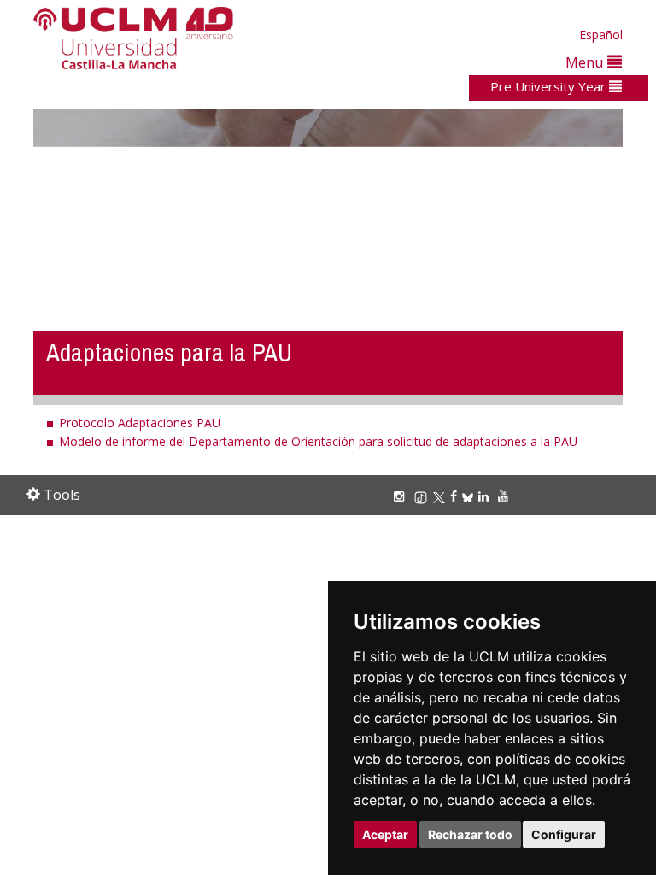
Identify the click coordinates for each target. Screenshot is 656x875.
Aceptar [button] (385, 834)
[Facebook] (456, 496)
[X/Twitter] (441, 496)
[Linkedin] (483, 496)
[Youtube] (505, 496)
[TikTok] (423, 496)
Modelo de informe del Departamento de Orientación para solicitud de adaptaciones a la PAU (318, 441)
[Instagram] (401, 496)
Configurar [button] (563, 834)
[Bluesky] (470, 496)
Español (601, 34)
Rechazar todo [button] (470, 834)
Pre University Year (549, 86)
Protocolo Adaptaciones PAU (139, 422)
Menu (586, 62)
